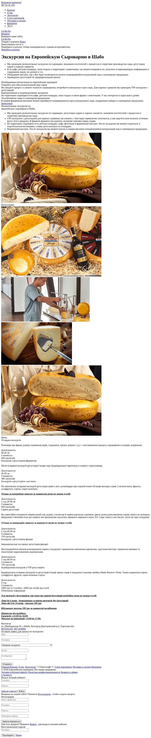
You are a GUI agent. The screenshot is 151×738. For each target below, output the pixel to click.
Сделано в (6, 675)
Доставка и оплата (16, 20)
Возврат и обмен (69, 672)
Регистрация (44, 694)
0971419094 (20, 629)
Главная (5, 667)
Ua (3, 31)
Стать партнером (15, 18)
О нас (10, 12)
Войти (33, 724)
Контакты (12, 23)
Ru (6, 31)
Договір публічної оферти (14, 672)
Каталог (11, 10)
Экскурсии (12, 15)
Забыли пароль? (9, 691)
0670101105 (7, 629)
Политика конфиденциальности (44, 672)
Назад (23, 41)
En (9, 31)
